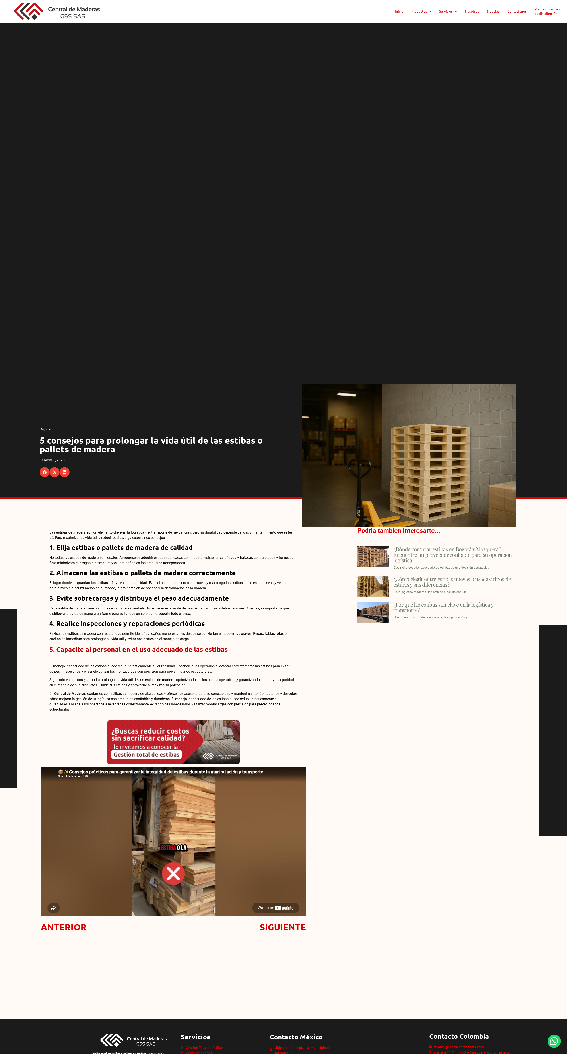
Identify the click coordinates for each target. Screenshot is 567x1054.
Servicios (446, 11)
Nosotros (472, 11)
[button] (45, 472)
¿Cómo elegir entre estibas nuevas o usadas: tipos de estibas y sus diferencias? (452, 581)
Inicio (399, 11)
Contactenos (517, 11)
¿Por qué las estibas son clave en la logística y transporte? (443, 607)
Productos (419, 11)
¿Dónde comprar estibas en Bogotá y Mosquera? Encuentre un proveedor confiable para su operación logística (452, 554)
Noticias (493, 11)
